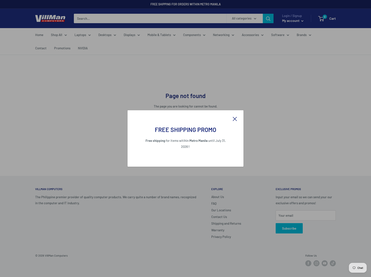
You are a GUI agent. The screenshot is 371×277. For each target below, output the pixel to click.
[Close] (235, 118)
